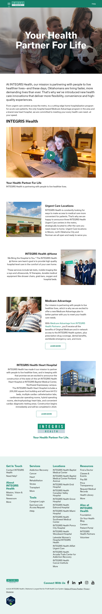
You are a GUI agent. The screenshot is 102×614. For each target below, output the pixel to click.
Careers (83, 524)
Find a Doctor (86, 470)
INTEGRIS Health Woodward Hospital (62, 532)
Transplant (35, 487)
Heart (32, 477)
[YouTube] (93, 582)
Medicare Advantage (58, 300)
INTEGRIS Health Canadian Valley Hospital (61, 493)
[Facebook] (68, 582)
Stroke (33, 484)
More (8, 502)
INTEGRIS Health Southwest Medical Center (62, 519)
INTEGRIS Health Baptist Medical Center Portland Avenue (64, 478)
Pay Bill (83, 479)
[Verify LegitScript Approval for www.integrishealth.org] (10, 601)
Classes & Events (84, 474)
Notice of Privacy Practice (73, 589)
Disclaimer (10, 592)
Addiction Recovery (39, 470)
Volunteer (84, 537)
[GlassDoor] (80, 582)
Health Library (86, 495)
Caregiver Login (37, 501)
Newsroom (11, 498)
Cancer (33, 473)
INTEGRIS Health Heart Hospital (37, 365)
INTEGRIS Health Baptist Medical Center (64, 471)
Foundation (85, 515)
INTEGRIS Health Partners (87, 532)
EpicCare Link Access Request (37, 506)
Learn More (55, 346)
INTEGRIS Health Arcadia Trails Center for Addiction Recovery (64, 554)
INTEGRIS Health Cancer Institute (61, 561)
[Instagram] (86, 582)
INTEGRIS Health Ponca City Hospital (64, 526)
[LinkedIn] (73, 582)
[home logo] (12, 581)
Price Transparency (86, 484)
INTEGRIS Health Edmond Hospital (61, 506)
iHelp (32, 511)
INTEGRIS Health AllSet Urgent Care (64, 547)
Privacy (86, 589)
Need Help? (11, 476)
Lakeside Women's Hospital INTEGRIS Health (62, 540)
